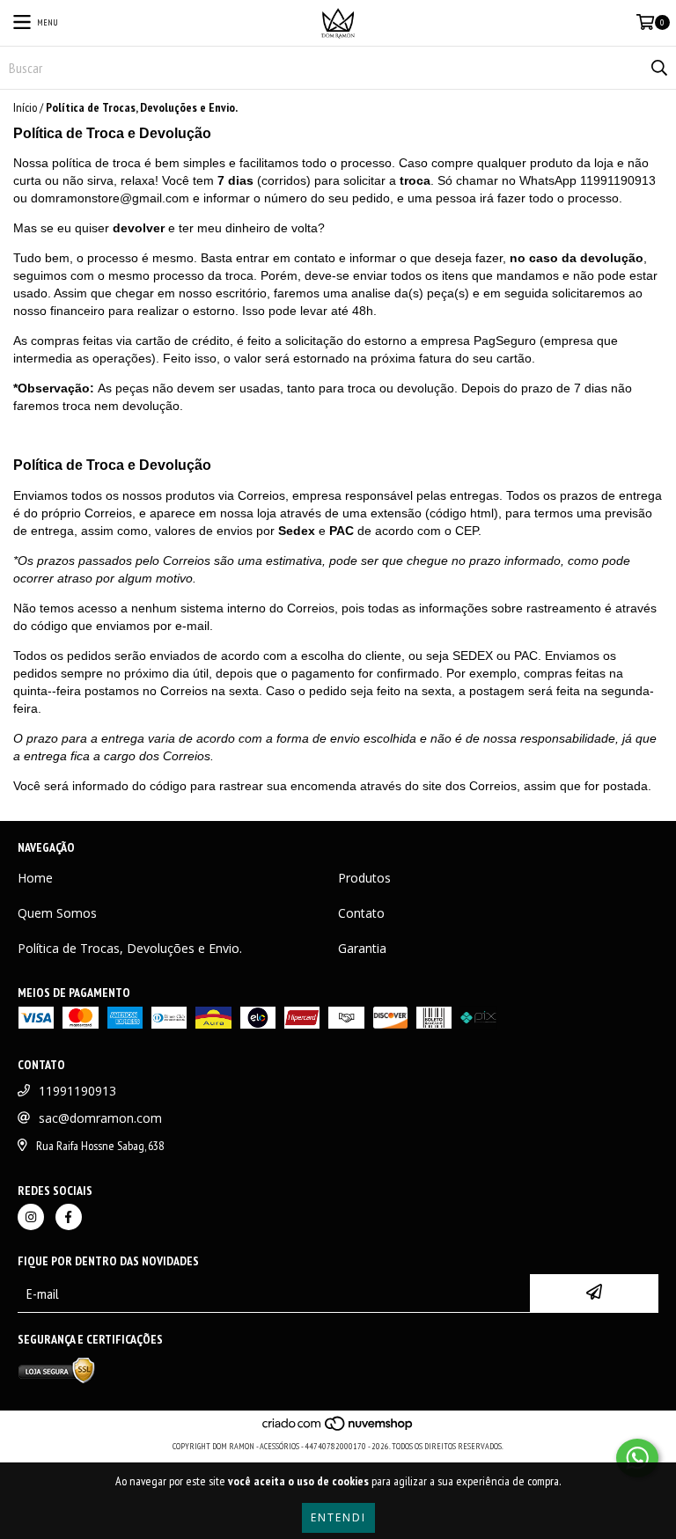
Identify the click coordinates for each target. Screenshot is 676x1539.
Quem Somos (57, 913)
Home (35, 877)
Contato (361, 913)
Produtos (364, 877)
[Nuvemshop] (338, 1428)
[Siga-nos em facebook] (68, 1217)
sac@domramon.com (100, 1118)
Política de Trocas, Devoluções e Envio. (130, 948)
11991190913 (77, 1090)
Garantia (362, 948)
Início (25, 107)
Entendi (338, 1517)
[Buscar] (658, 68)
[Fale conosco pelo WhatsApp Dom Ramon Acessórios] (637, 1458)
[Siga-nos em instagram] (31, 1217)
